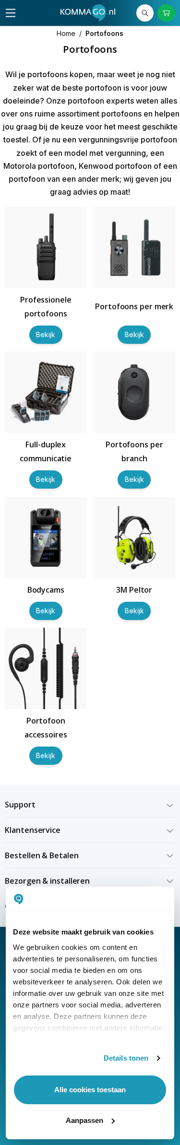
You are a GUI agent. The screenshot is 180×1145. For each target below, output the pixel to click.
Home (66, 33)
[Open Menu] (10, 13)
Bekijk (45, 334)
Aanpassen (84, 1120)
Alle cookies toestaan (90, 1090)
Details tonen (126, 1058)
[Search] (145, 13)
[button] (90, 805)
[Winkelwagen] (166, 13)
